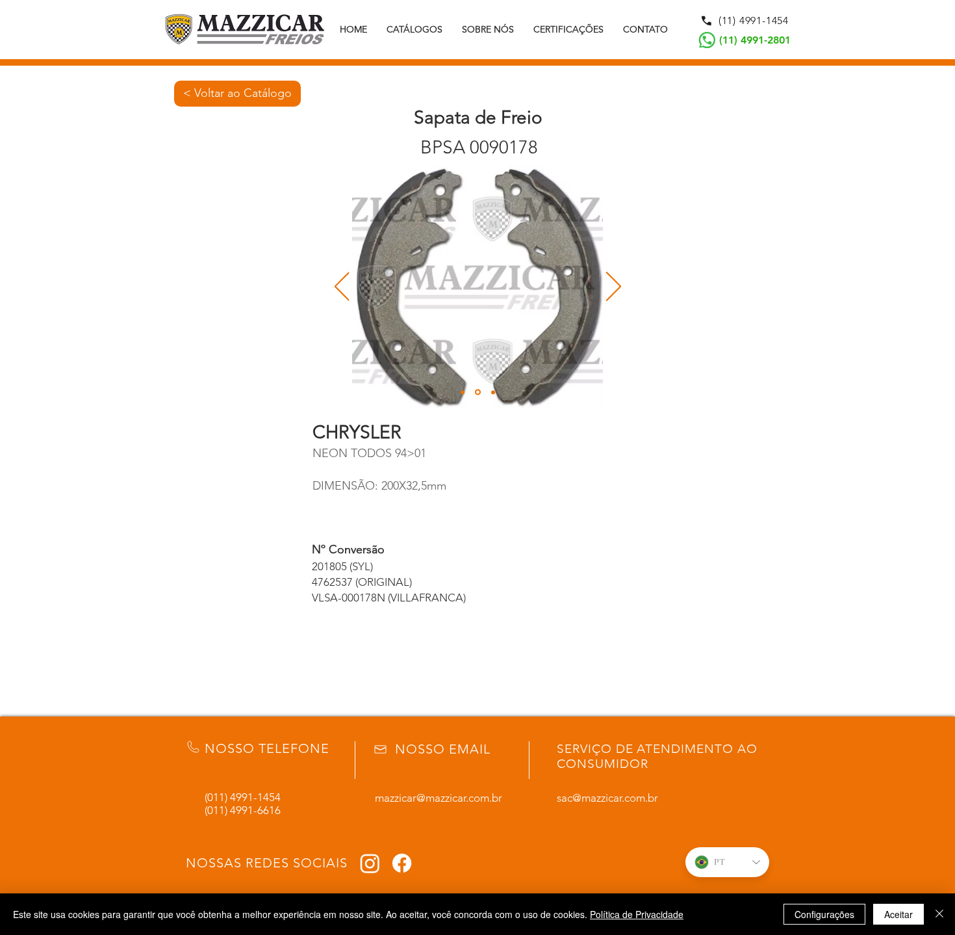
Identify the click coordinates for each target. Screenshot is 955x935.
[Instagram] (370, 863)
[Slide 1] (463, 392)
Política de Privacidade (636, 914)
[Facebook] (401, 863)
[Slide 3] (493, 392)
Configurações (824, 914)
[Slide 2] (478, 392)
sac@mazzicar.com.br (607, 797)
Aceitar (898, 914)
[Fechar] (939, 914)
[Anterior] (342, 287)
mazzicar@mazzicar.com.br (438, 797)
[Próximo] (613, 287)
